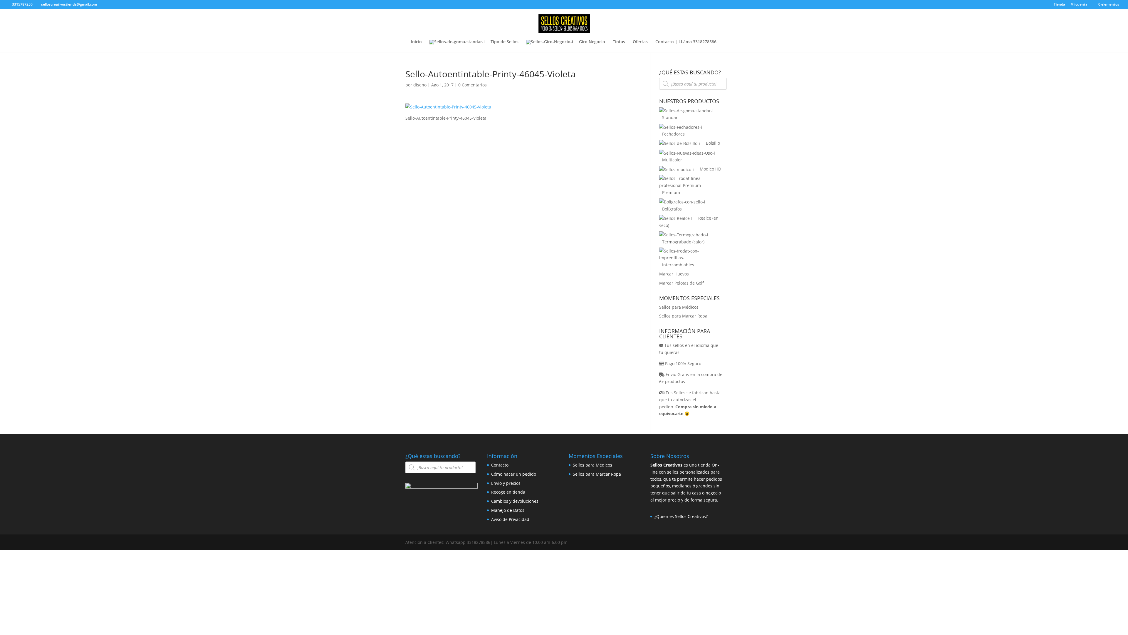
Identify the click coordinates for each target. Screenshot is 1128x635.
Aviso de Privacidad (510, 519)
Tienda (1059, 5)
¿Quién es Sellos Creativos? (681, 516)
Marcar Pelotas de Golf (681, 283)
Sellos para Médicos (679, 307)
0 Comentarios (472, 85)
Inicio (416, 42)
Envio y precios (506, 483)
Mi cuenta (1078, 5)
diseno (420, 85)
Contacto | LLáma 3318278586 (685, 42)
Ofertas (640, 42)
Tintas (619, 42)
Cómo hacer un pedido (513, 474)
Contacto (499, 465)
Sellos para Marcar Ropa (683, 316)
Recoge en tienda (508, 492)
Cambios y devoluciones (514, 501)
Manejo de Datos (507, 510)
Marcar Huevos (674, 274)
